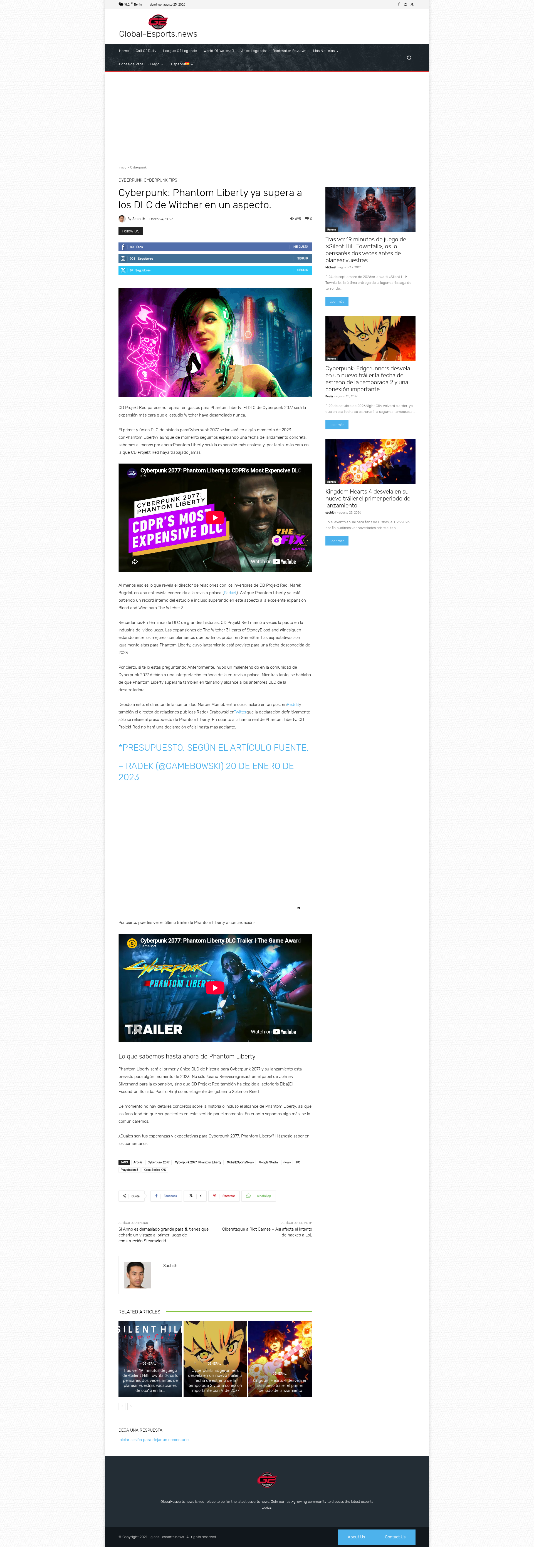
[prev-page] (121, 1406)
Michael (330, 267)
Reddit (293, 704)
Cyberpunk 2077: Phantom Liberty (198, 1162)
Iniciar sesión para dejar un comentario (153, 1439)
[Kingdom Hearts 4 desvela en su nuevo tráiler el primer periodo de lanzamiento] (280, 1359)
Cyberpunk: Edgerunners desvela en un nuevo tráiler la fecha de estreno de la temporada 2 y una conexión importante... (367, 379)
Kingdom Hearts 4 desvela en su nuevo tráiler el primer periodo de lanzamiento (280, 1385)
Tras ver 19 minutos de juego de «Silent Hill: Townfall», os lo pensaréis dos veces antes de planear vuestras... (365, 250)
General (149, 1363)
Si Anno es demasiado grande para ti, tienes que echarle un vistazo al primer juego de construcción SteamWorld (163, 1235)
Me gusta (300, 247)
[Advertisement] (267, 116)
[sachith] (122, 218)
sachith (138, 218)
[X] (412, 4)
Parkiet (230, 592)
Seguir (302, 258)
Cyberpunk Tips (160, 180)
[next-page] (130, 1406)
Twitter (240, 712)
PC (298, 1162)
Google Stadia (268, 1162)
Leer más (337, 301)
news (287, 1162)
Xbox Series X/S (155, 1170)
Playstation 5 (129, 1170)
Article (138, 1162)
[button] (409, 57)
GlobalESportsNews (240, 1162)
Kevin (329, 396)
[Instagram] (405, 4)
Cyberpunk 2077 (158, 1162)
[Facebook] (398, 4)
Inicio (122, 167)
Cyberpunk (138, 167)
